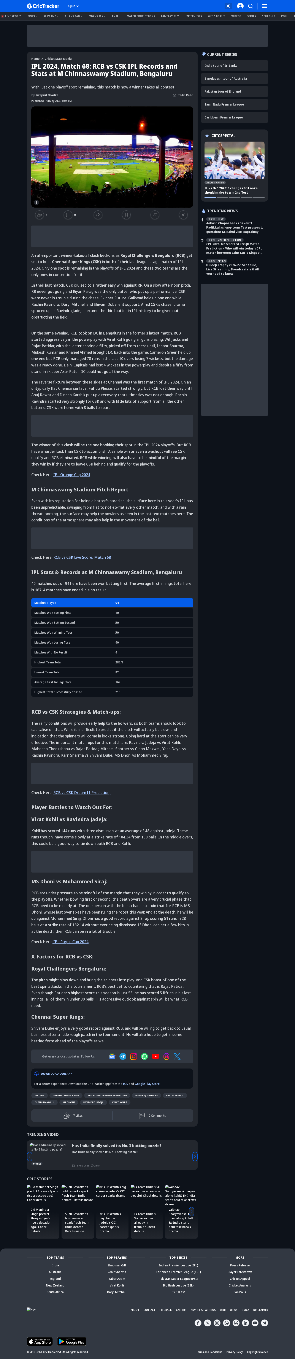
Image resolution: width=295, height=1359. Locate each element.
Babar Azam (116, 1279)
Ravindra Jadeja (93, 1102)
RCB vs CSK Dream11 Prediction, (82, 792)
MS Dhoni (69, 1102)
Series (251, 16)
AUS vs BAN (72, 16)
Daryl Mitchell (116, 1292)
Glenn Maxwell (44, 1102)
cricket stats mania (58, 59)
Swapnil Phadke (44, 95)
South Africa (55, 1292)
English (71, 6)
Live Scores (13, 16)
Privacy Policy (235, 1352)
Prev (29, 1156)
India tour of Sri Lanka (221, 65)
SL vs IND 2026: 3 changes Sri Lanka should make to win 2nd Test (231, 190)
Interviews (194, 16)
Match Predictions (141, 16)
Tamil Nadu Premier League (224, 104)
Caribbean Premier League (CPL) (178, 1272)
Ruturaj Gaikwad (146, 1095)
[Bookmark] (126, 214)
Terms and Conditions (209, 1352)
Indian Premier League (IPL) (178, 1265)
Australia (55, 1272)
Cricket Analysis (240, 1285)
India (55, 1265)
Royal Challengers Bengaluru (107, 1095)
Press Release (240, 1265)
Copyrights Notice (257, 1352)
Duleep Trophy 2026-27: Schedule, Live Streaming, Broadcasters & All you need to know (232, 269)
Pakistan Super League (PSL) (178, 1279)
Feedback (166, 1310)
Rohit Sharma (117, 1272)
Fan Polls (240, 1292)
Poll (284, 16)
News (31, 16)
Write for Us (229, 1310)
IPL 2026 (39, 1095)
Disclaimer (260, 1310)
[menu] (264, 6)
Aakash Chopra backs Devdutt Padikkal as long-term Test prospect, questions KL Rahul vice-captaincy (234, 227)
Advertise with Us (203, 1310)
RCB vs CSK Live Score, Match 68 (82, 557)
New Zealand (55, 1285)
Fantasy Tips (170, 16)
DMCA (245, 1310)
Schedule (268, 16)
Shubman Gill (117, 1265)
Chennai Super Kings (66, 1095)
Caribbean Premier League (224, 117)
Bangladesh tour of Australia (226, 78)
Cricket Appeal (240, 1279)
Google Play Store (147, 1084)
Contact (149, 1310)
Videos (236, 16)
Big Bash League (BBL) (178, 1285)
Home (35, 59)
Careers (181, 1310)
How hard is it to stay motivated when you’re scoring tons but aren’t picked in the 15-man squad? (130, 1148)
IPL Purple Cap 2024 (71, 941)
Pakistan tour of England (223, 91)
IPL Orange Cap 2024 (71, 474)
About (135, 1310)
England (55, 1279)
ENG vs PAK (96, 16)
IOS (125, 1084)
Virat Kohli (119, 1102)
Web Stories (216, 16)
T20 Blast (178, 1292)
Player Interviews (240, 1272)
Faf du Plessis (175, 1095)
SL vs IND (49, 16)
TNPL (115, 16)
